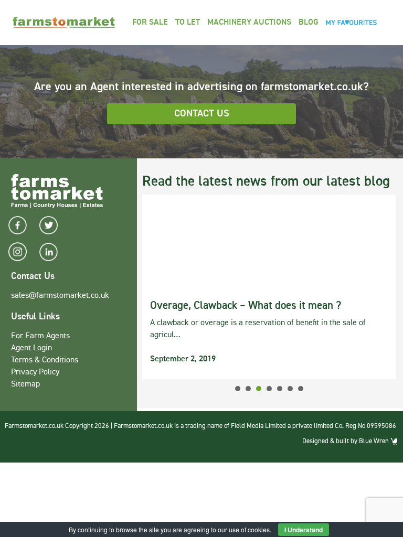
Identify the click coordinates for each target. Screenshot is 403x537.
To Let (187, 22)
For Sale (150, 22)
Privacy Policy (35, 372)
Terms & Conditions (44, 360)
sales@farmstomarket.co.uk (60, 296)
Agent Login (31, 348)
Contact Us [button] (201, 114)
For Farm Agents (40, 336)
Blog (309, 22)
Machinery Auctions (249, 22)
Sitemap (25, 384)
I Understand (303, 529)
